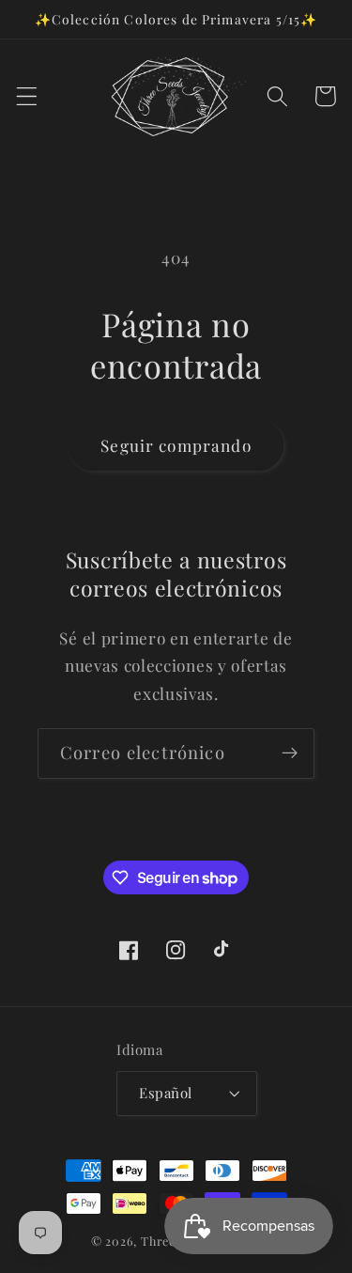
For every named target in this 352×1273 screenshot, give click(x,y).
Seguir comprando (175, 445)
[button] (27, 96)
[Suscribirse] (290, 753)
